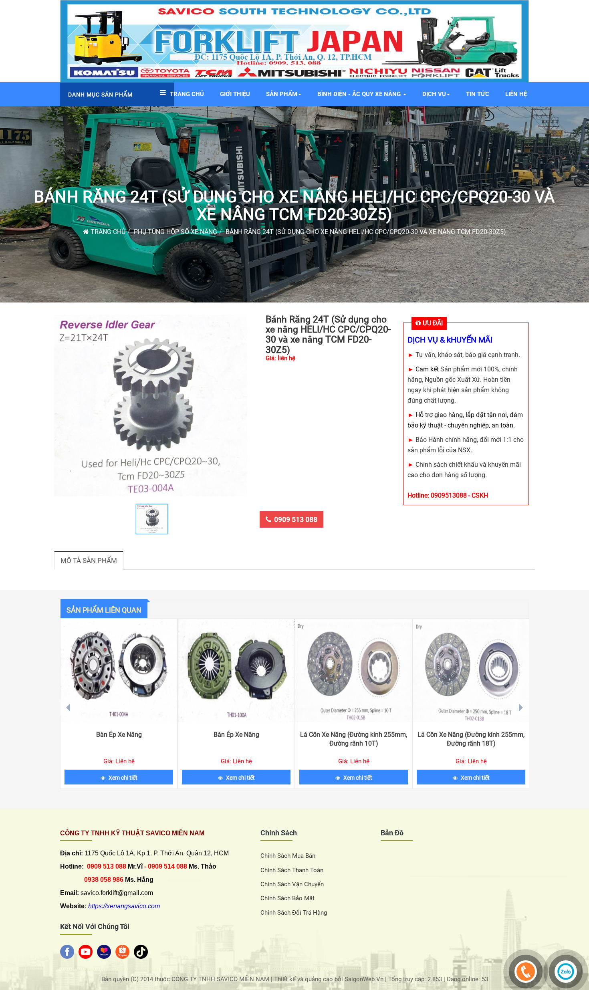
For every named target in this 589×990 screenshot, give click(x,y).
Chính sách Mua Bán (287, 855)
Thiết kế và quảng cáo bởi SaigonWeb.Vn (329, 979)
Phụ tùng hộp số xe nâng (175, 232)
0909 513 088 (295, 519)
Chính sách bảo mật (287, 898)
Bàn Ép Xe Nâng (119, 734)
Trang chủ (107, 232)
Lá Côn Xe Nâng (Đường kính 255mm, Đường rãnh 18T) (471, 739)
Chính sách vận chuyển (292, 884)
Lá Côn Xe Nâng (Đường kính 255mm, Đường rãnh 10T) (353, 739)
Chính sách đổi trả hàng (293, 912)
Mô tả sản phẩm (89, 560)
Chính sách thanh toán (291, 870)
